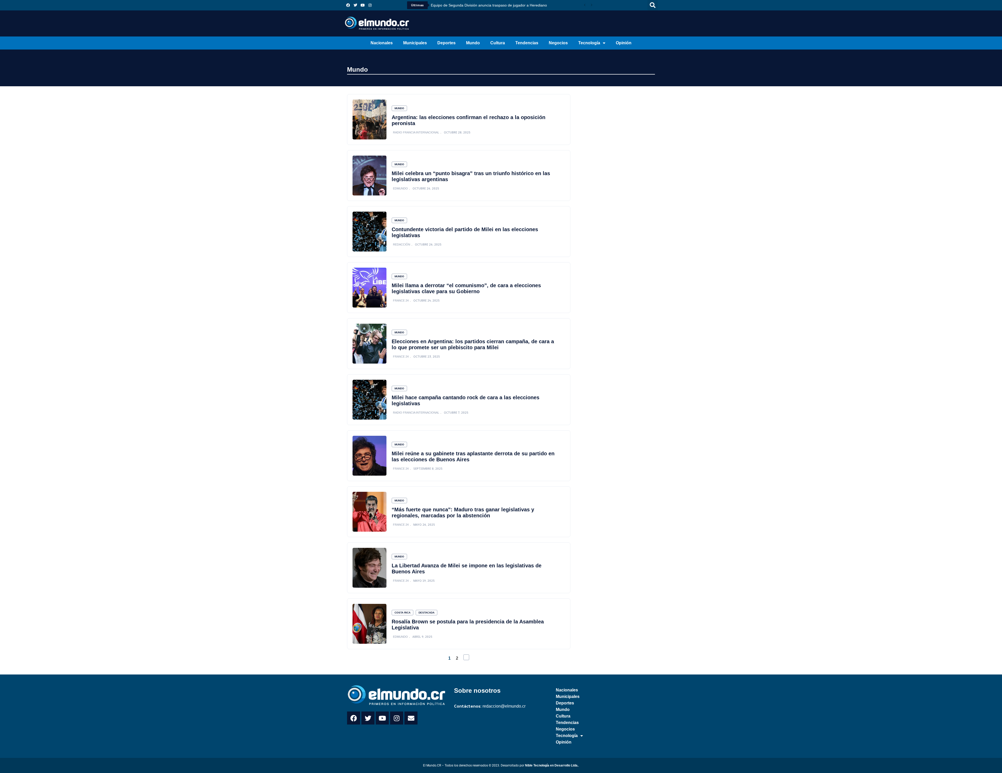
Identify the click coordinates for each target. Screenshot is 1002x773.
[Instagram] (370, 5)
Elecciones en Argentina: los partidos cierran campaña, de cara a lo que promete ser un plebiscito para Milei (473, 344)
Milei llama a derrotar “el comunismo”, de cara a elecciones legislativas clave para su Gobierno (466, 288)
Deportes (446, 43)
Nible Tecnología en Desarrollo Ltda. (551, 765)
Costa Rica (402, 612)
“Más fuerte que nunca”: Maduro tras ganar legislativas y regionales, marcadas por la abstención (463, 512)
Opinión (623, 43)
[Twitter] (355, 5)
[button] (652, 5)
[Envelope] (411, 718)
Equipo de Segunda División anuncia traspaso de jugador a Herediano (489, 5)
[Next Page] (466, 657)
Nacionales (382, 43)
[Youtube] (362, 5)
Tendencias (526, 43)
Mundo (473, 43)
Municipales (415, 43)
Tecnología (589, 43)
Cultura (497, 43)
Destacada (426, 612)
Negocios (558, 43)
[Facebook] (348, 5)
